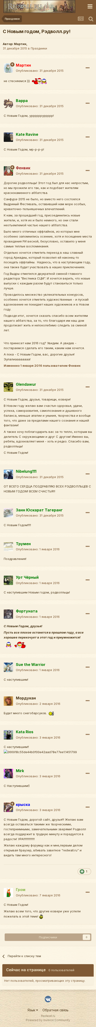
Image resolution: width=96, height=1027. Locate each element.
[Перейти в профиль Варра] (8, 103)
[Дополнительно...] (87, 68)
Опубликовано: (40, 70)
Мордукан (26, 698)
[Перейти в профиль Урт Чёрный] (8, 580)
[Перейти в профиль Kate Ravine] (8, 137)
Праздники (39, 48)
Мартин (20, 44)
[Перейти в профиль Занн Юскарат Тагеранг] (8, 512)
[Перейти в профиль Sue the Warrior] (8, 667)
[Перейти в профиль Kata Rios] (8, 735)
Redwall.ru (48, 1016)
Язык (31, 1010)
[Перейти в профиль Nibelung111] (8, 474)
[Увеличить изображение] (40, 81)
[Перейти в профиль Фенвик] (8, 171)
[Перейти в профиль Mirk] (8, 773)
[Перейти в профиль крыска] (8, 807)
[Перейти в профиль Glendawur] (8, 387)
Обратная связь (55, 1010)
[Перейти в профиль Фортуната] (8, 614)
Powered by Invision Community (48, 1020)
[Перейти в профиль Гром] (8, 892)
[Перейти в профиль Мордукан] (8, 701)
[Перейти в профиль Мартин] (8, 68)
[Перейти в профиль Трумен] (8, 546)
